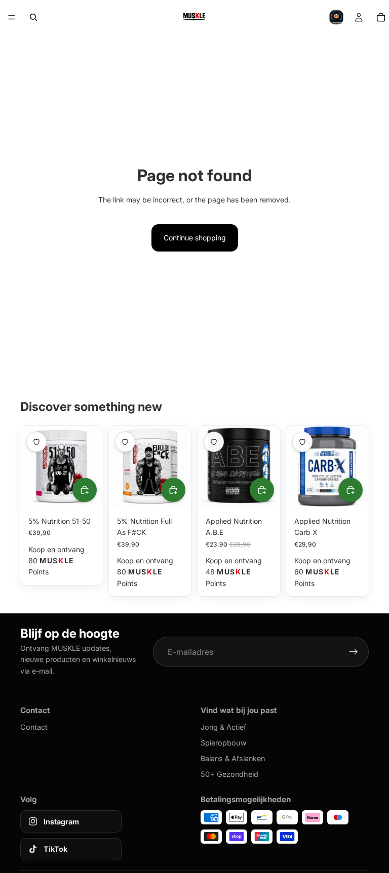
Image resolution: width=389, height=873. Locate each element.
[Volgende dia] (92, 466)
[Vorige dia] (31, 466)
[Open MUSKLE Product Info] (336, 17)
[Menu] (11, 17)
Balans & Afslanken (233, 758)
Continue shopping (195, 237)
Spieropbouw (224, 742)
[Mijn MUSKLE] (358, 17)
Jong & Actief (223, 727)
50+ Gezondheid (229, 774)
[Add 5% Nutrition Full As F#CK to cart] (173, 490)
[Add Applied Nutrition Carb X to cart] (350, 490)
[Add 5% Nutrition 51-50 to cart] (84, 490)
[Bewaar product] (36, 442)
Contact (34, 727)
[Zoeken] (33, 17)
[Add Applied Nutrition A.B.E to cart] (262, 490)
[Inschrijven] (353, 651)
